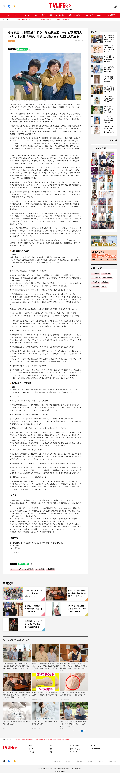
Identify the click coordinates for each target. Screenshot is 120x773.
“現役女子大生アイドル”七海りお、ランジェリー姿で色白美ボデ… (109, 129)
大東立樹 (29, 569)
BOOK (99, 15)
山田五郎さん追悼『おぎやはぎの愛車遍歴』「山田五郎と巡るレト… (109, 38)
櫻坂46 (105, 282)
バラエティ (25, 15)
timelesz (96, 273)
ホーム (7, 15)
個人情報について (70, 761)
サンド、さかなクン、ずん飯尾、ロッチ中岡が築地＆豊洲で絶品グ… (109, 58)
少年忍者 (40, 569)
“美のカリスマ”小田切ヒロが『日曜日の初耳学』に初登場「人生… (109, 88)
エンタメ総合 (60, 15)
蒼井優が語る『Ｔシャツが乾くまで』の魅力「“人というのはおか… (109, 109)
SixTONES (106, 273)
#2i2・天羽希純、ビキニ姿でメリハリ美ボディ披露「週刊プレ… (109, 99)
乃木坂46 (96, 282)
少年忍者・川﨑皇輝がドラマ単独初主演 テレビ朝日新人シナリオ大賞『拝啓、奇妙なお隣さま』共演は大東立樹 (42, 19)
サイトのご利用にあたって (57, 761)
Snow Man (96, 277)
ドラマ (16, 15)
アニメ (35, 15)
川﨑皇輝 (51, 569)
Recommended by (77, 730)
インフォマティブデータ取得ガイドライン (107, 761)
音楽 (43, 15)
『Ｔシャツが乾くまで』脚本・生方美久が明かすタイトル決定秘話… (109, 68)
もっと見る (113, 140)
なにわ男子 (108, 277)
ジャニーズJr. (17, 569)
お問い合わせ (91, 761)
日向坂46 (96, 286)
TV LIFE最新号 (110, 15)
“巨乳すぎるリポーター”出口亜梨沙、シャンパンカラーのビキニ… (109, 78)
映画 (50, 15)
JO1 (104, 286)
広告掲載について (81, 761)
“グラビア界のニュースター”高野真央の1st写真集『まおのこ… (108, 119)
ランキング (89, 15)
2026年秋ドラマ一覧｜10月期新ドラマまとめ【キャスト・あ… (109, 48)
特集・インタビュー (75, 15)
